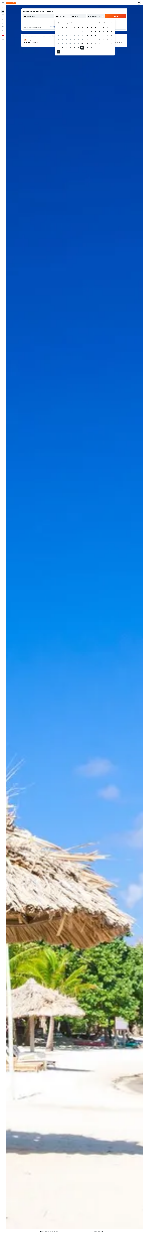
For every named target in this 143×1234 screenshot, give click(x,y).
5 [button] (66, 36)
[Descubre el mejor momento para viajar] (3, 26)
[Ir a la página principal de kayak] (11, 3)
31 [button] (58, 52)
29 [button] (78, 48)
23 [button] (82, 44)
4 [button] (62, 36)
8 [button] (78, 36)
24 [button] (58, 48)
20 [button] (70, 44)
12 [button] (66, 40)
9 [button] (82, 36)
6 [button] (70, 36)
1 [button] (91, 32)
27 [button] (70, 48)
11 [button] (62, 40)
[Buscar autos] (3, 14)
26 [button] (66, 48)
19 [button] (66, 44)
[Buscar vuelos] (3, 7)
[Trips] (3, 31)
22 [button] (78, 44)
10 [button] (58, 40)
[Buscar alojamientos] (3, 11)
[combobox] (40, 16)
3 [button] (58, 36)
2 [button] (82, 32)
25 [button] (62, 48)
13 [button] (70, 40)
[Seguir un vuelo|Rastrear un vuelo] (3, 23)
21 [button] (74, 44)
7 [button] (74, 36)
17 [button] (58, 44)
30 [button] (82, 48)
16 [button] (82, 40)
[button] (3, 2)
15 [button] (78, 40)
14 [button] (74, 40)
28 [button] (74, 48)
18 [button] (62, 44)
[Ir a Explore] (3, 19)
